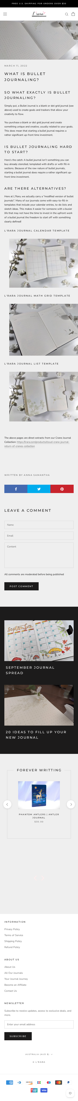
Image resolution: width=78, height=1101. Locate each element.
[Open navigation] (5, 14)
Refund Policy (12, 947)
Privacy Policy (12, 929)
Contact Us (10, 991)
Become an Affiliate (15, 985)
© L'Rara (39, 1062)
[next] (71, 804)
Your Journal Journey (16, 979)
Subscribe (18, 1036)
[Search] (66, 14)
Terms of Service (13, 935)
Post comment (21, 586)
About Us (9, 967)
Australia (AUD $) (37, 1054)
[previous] (7, 804)
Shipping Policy (13, 941)
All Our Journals (13, 973)
